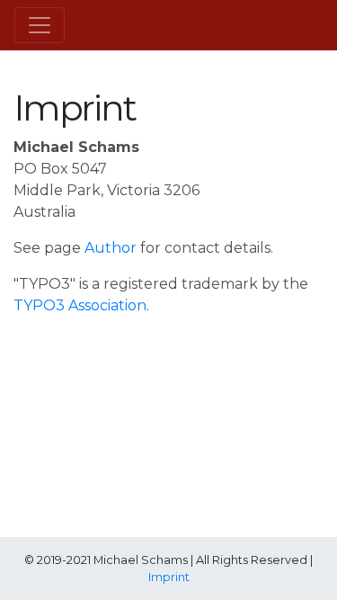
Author (110, 247)
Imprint (169, 577)
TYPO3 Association (79, 305)
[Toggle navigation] (39, 25)
